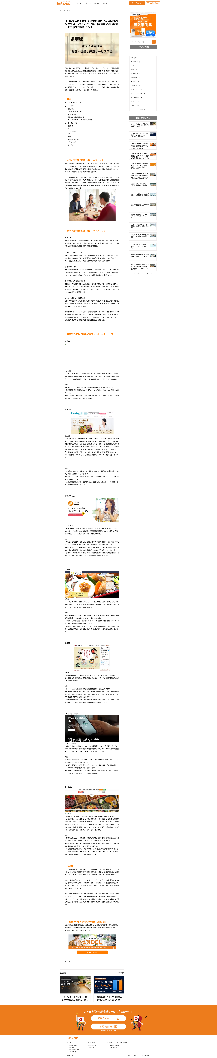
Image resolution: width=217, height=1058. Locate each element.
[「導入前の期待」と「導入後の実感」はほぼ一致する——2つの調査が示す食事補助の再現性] (109, 984)
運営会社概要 (145, 1055)
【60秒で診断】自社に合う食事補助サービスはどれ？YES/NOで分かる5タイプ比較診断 (109, 999)
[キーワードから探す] (154, 42)
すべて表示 (121, 973)
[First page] (134, 273)
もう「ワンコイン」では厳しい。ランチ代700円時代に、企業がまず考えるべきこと (75, 999)
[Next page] (147, 273)
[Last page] (151, 273)
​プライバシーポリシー (132, 1055)
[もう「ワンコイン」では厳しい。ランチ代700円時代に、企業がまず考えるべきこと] (75, 984)
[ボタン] (143, 25)
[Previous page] (138, 273)
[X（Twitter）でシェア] (65, 961)
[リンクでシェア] (70, 961)
